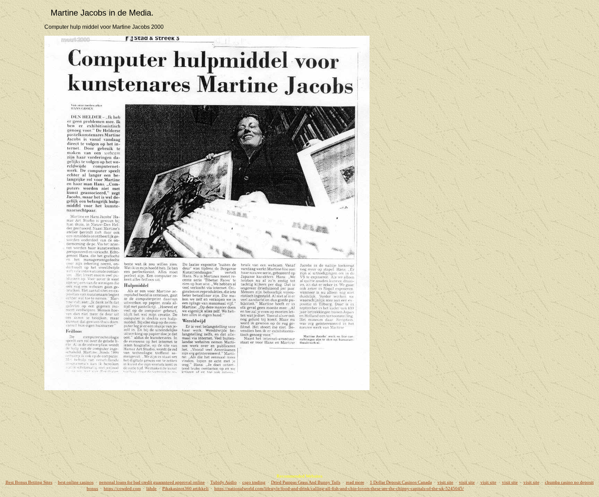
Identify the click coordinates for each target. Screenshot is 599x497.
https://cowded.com (122, 488)
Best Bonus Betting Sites (29, 482)
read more (355, 482)
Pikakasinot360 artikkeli (185, 488)
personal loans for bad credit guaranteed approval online (152, 482)
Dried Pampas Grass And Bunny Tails (305, 482)
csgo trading (254, 482)
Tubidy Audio (223, 482)
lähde (151, 488)
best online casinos (76, 482)
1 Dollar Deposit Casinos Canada (401, 482)
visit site (445, 482)
